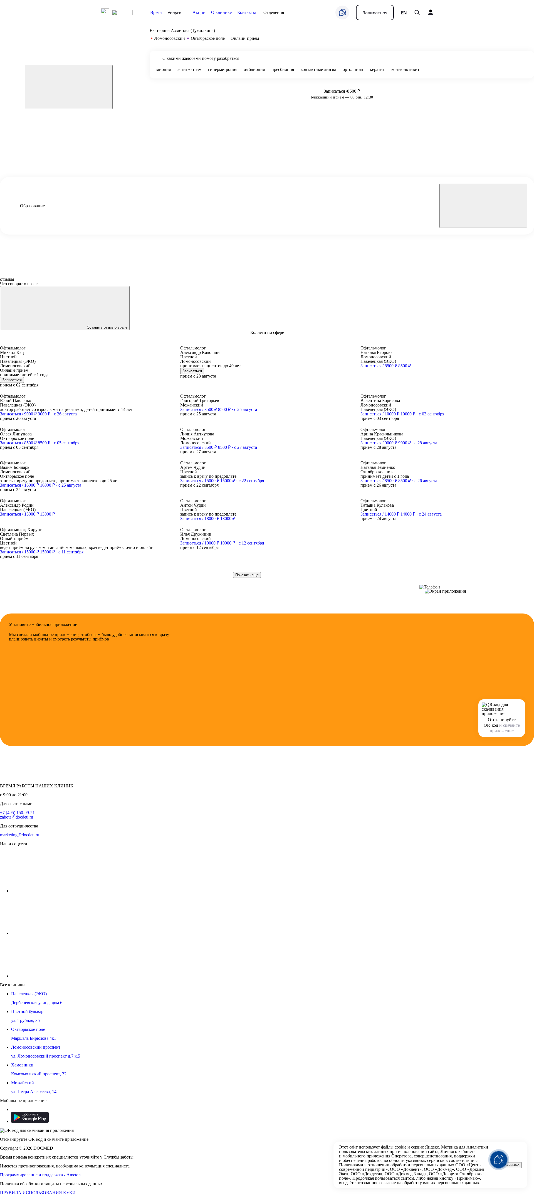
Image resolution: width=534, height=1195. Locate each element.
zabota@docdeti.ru (16, 817)
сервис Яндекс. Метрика (434, 1147)
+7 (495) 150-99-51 (17, 812)
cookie (400, 1147)
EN (404, 12)
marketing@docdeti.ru (19, 834)
